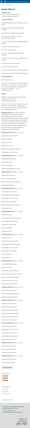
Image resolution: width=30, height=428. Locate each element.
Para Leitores (5, 389)
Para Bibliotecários (6, 393)
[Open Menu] (1, 1)
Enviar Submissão (7, 367)
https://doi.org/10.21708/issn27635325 (12, 412)
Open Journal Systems (7, 400)
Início (2, 4)
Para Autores (5, 391)
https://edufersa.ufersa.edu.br (9, 100)
